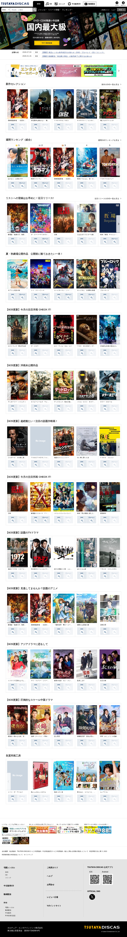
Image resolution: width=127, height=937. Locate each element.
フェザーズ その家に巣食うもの (19, 457)
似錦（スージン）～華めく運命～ (42, 736)
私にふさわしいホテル (38, 792)
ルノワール (104, 792)
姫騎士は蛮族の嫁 (83, 625)
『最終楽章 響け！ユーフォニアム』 (66, 625)
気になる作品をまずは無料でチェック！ (14, 835)
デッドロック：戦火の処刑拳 (63, 402)
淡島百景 (103, 625)
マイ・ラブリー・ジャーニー (40, 680)
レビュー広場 (52, 897)
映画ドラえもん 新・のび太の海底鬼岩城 (91, 179)
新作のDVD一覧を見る (111, 84)
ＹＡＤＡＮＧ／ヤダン (61, 120)
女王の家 (103, 680)
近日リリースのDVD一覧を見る (107, 199)
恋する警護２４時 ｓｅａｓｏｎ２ (66, 569)
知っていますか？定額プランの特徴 (68, 824)
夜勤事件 (103, 513)
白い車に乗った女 (83, 457)
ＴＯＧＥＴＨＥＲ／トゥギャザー (42, 457)
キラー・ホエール (106, 402)
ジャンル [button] (41, 9)
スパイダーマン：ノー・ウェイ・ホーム (67, 290)
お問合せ (50, 884)
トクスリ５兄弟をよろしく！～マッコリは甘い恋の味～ (26, 680)
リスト (117, 5)
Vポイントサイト (54, 905)
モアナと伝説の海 (14, 290)
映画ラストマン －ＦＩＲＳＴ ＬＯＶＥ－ (46, 179)
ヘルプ (113, 10)
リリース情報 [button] (53, 9)
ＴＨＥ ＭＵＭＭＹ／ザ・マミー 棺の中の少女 (93, 346)
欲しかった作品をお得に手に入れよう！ (41, 824)
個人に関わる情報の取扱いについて (76, 851)
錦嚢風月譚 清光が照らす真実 (87, 736)
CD (50, 4)
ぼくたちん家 (81, 569)
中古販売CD (76, 4)
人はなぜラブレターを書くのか (87, 234)
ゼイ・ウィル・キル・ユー (63, 346)
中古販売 (8, 913)
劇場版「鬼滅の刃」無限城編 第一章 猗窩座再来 (25, 234)
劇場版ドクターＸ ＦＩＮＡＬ (41, 513)
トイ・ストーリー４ (37, 290)
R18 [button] (120, 10)
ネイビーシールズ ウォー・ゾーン (43, 402)
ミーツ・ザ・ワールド (15, 792)
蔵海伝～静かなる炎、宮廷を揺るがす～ (21, 736)
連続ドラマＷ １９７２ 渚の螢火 (20, 569)
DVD (38, 4)
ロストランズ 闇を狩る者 (17, 346)
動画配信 (91, 4)
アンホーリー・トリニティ (17, 402)
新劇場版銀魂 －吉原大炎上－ (18, 120)
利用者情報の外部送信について (12, 854)
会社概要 (5, 851)
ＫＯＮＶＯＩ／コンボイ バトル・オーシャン (92, 120)
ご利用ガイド (105, 10)
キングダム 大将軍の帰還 (86, 290)
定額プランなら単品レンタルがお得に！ (96, 824)
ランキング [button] (66, 9)
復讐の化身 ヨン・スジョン (63, 680)
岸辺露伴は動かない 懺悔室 (40, 120)
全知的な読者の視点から (108, 346)
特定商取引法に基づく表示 (98, 851)
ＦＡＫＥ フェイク (107, 457)
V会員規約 (12, 851)
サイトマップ (28, 854)
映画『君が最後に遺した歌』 (86, 513)
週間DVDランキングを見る (109, 140)
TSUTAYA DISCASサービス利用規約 (29, 851)
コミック (62, 4)
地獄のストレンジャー (61, 457)
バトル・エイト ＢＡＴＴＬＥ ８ (89, 402)
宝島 (55, 234)
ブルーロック (104, 290)
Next (118, 109)
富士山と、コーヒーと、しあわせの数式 (90, 792)
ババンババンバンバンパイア (63, 513)
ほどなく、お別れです (15, 179)
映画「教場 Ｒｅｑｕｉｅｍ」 (110, 234)
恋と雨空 (57, 736)
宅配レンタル (9, 907)
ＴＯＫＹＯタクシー (107, 179)
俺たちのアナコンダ (107, 120)
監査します (81, 680)
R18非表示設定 (10, 915)
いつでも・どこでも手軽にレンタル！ (13, 824)
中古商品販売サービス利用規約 (52, 851)
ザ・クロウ (34, 346)
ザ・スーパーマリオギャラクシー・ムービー (46, 234)
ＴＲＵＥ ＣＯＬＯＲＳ (108, 569)
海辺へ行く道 (58, 792)
